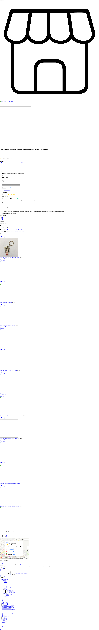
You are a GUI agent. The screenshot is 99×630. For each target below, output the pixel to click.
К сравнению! (25, 573)
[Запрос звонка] (3, 563)
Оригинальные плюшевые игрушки (8, 609)
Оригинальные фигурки (6, 612)
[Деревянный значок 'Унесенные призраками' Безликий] (49, 496)
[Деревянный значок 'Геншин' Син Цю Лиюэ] (49, 383)
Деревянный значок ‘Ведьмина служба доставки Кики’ (10, 438)
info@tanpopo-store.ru (8, 534)
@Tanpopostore (8, 535)
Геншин (27, 564)
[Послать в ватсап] (2, 218)
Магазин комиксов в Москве (3, 1)
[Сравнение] (5, 236)
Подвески (6, 596)
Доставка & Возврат (6, 190)
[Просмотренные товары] (4, 563)
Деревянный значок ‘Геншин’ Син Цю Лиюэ (8, 393)
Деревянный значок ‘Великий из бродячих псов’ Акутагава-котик (11, 415)
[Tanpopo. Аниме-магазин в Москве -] (6, 101)
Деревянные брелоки (10, 584)
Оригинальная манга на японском (8, 605)
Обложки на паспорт (5, 604)
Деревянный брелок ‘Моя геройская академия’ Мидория (10, 257)
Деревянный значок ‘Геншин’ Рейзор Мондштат (8, 347)
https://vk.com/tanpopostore (10, 536)
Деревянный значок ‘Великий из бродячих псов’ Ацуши (10, 483)
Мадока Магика (9, 594)
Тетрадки (3, 622)
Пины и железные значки (10, 592)
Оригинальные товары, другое (7, 611)
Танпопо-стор (2, 0)
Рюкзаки (3, 617)
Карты (3, 599)
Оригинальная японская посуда (7, 606)
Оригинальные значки (10, 591)
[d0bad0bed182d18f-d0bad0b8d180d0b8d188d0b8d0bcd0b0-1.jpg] (15, 147)
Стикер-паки (4, 619)
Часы (3, 625)
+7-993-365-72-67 (8, 533)
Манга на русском (5, 602)
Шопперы (4, 626)
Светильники (4, 618)
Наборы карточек (5, 603)
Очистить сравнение (19, 573)
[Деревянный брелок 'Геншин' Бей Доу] (49, 451)
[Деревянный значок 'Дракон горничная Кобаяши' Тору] (0, 152)
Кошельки (4, 600)
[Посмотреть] (3, 236)
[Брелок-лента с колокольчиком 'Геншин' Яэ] (49, 315)
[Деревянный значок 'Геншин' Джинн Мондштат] (49, 270)
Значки (23, 231)
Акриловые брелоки (9, 583)
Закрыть (1, 568)
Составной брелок (9, 587)
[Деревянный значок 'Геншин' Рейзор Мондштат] (49, 338)
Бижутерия (12, 231)
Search (1, 564)
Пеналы (3, 615)
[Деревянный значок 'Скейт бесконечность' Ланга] (0, 154)
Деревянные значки (17, 231)
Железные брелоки (9, 585)
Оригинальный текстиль (6, 614)
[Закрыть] (0, 567)
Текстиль (3, 620)
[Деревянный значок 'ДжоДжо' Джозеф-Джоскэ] (49, 361)
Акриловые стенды (5, 579)
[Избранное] (1, 236)
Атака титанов (23, 564)
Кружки (3, 601)
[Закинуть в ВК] (2, 219)
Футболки (4, 624)
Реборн (7, 595)
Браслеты (5, 581)
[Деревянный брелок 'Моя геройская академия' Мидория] (49, 247)
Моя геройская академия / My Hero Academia (15, 229)
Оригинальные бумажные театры (8, 607)
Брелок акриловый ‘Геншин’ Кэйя (6, 302)
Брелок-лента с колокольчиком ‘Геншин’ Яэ (8, 325)
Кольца (5, 593)
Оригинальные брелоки (10, 586)
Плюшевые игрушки (5, 616)
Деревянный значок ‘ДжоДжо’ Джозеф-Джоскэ (8, 370)
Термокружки (4, 621)
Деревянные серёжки (10, 598)
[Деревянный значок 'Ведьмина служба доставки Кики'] (49, 428)
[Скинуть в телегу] (2, 217)
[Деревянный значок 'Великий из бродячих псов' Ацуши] (49, 474)
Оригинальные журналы (6, 608)
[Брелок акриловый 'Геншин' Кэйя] (49, 293)
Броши (5, 588)
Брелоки (5, 582)
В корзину (2, 161)
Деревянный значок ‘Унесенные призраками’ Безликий (10, 506)
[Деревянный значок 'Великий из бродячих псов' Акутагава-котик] (49, 406)
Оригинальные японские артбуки (8, 613)
